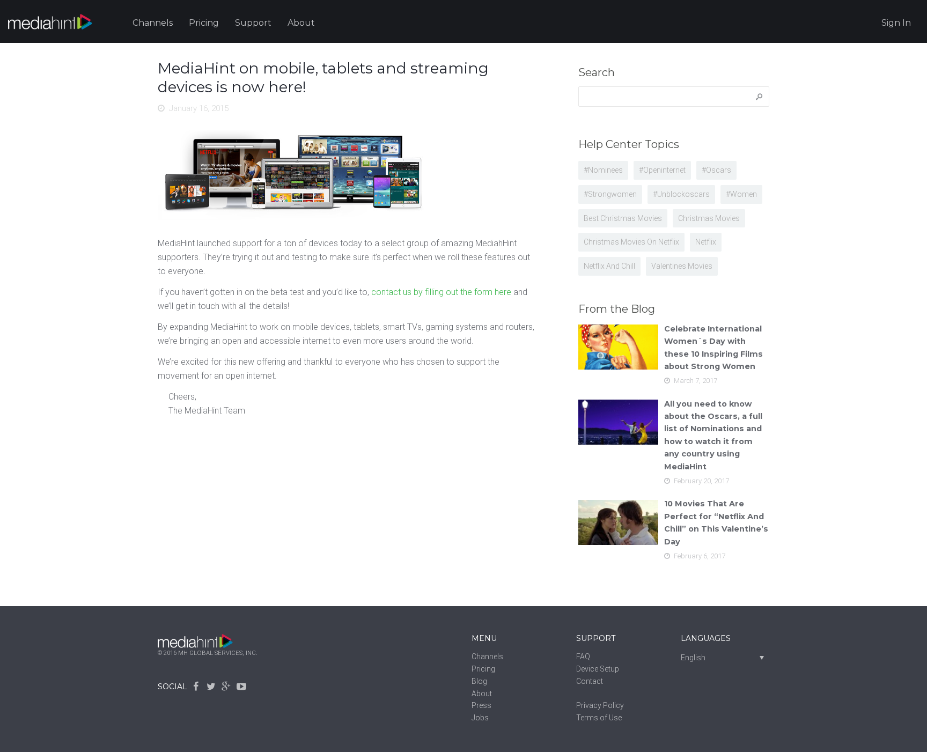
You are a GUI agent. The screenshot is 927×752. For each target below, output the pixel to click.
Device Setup (597, 669)
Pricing (204, 23)
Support (253, 23)
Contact (589, 681)
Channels (153, 23)
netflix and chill (609, 266)
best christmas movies (623, 218)
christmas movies (709, 218)
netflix (705, 242)
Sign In (896, 23)
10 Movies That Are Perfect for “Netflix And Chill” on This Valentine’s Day (716, 522)
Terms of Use (599, 717)
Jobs (480, 717)
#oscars (716, 170)
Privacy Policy (600, 705)
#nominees (603, 170)
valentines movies (681, 266)
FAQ (583, 656)
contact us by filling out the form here (441, 292)
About (301, 23)
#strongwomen (610, 194)
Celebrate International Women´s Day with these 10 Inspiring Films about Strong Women (713, 347)
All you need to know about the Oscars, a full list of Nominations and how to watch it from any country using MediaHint (713, 435)
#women (741, 194)
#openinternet (662, 170)
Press (481, 705)
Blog (479, 681)
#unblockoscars (681, 194)
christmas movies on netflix (631, 242)
